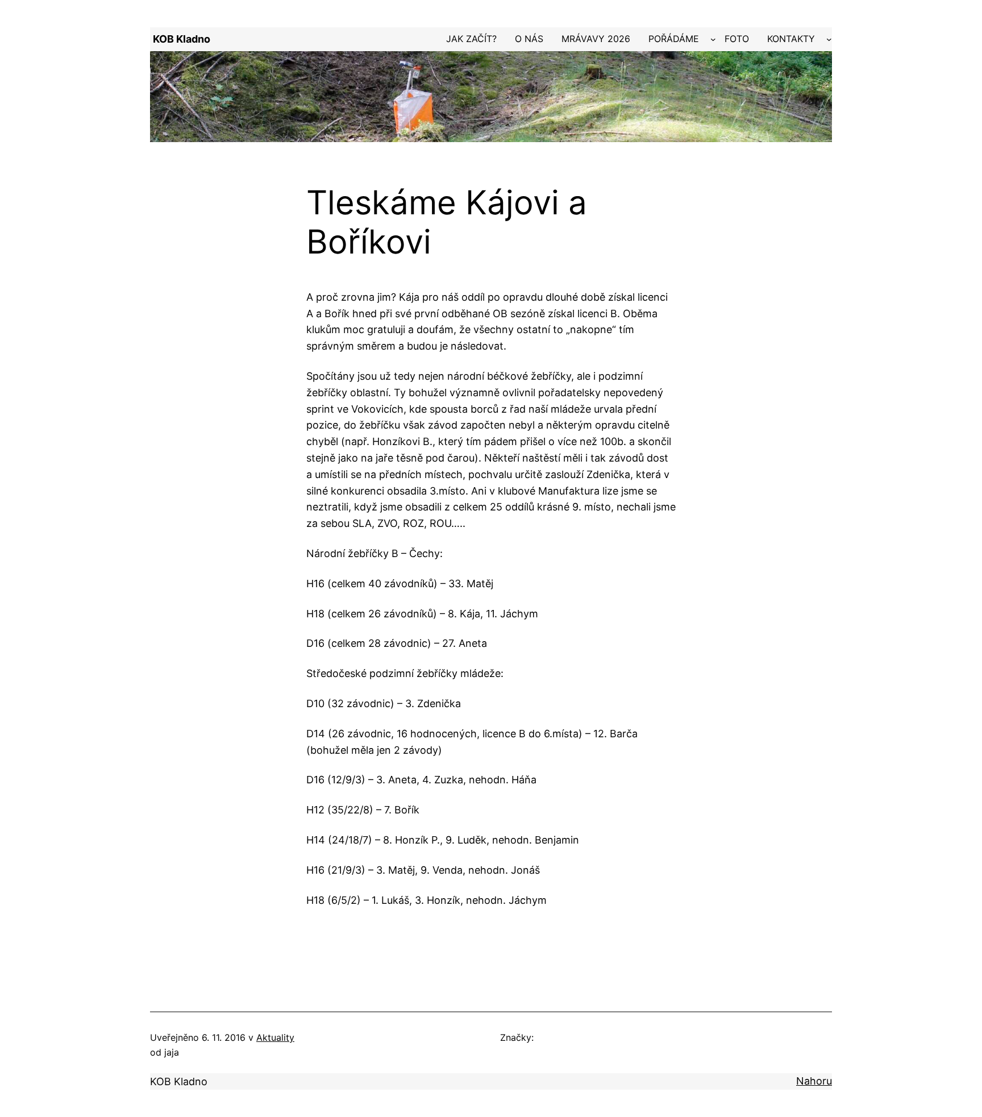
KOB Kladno (181, 39)
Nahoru (814, 1081)
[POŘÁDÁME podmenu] (713, 39)
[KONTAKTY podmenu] (829, 39)
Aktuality (275, 1037)
